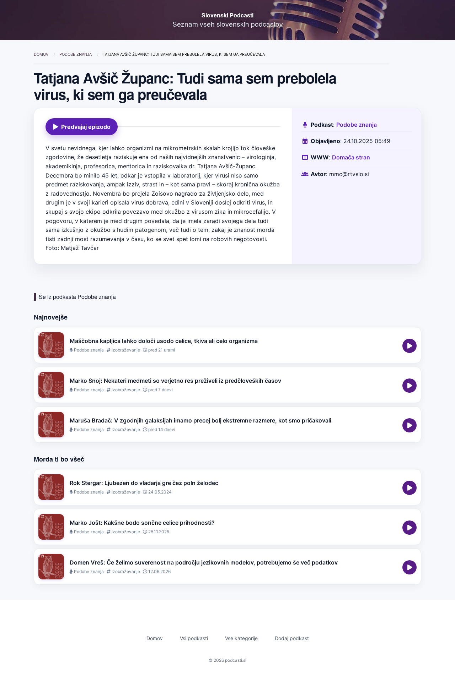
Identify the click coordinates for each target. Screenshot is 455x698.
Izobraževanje (125, 350)
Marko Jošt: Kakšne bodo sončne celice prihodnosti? (142, 522)
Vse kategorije (241, 638)
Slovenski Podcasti (227, 15)
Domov (41, 54)
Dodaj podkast (292, 638)
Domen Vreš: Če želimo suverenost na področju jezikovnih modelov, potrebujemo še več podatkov (204, 562)
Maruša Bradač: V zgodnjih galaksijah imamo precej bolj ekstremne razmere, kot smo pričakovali (200, 420)
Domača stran (351, 157)
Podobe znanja (76, 54)
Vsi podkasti (194, 638)
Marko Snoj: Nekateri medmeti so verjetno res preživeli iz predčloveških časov (175, 380)
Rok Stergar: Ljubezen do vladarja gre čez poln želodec (144, 482)
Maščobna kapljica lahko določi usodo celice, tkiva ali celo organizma (164, 340)
